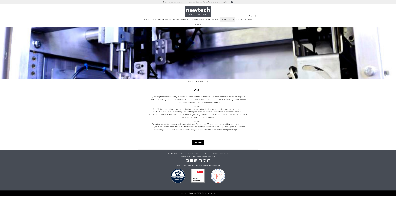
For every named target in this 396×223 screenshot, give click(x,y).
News (250, 19)
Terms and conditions (194, 165)
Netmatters (211, 193)
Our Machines (163, 19)
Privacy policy (181, 165)
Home (189, 81)
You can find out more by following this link (216, 2)
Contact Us (198, 143)
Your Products (149, 19)
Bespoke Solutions (179, 19)
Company (239, 19)
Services (215, 19)
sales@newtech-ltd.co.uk (206, 156)
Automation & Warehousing (200, 19)
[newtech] (198, 11)
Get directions (225, 154)
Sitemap (217, 165)
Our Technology (226, 19)
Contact (198, 24)
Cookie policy (208, 165)
